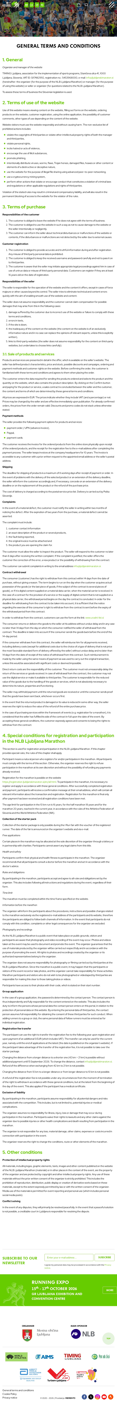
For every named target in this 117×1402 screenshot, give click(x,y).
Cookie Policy (9, 1394)
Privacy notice (9, 1397)
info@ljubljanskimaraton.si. (87, 566)
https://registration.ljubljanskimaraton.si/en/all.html (29, 781)
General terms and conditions (18, 1390)
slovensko (97, 5)
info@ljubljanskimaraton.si (99, 77)
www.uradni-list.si (94, 617)
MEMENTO (70, 1398)
